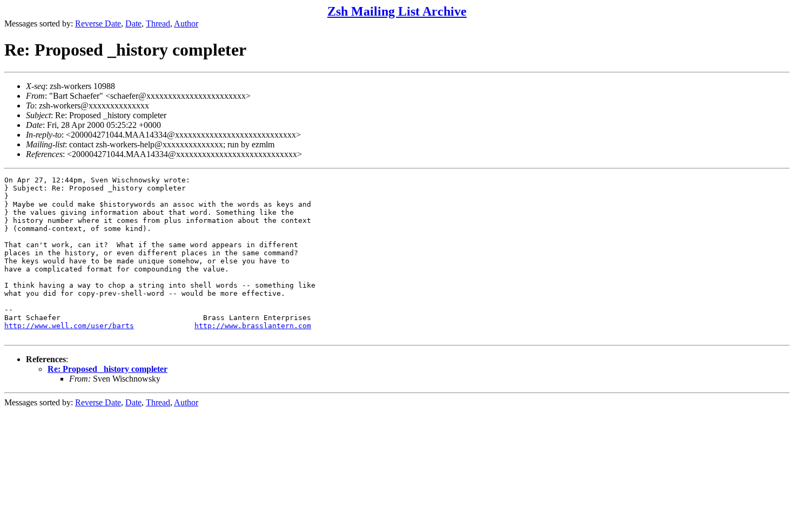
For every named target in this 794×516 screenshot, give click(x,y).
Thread (158, 23)
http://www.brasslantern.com (252, 326)
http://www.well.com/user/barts (69, 326)
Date (133, 23)
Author (186, 23)
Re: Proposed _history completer (107, 369)
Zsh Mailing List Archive (397, 11)
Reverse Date (98, 23)
